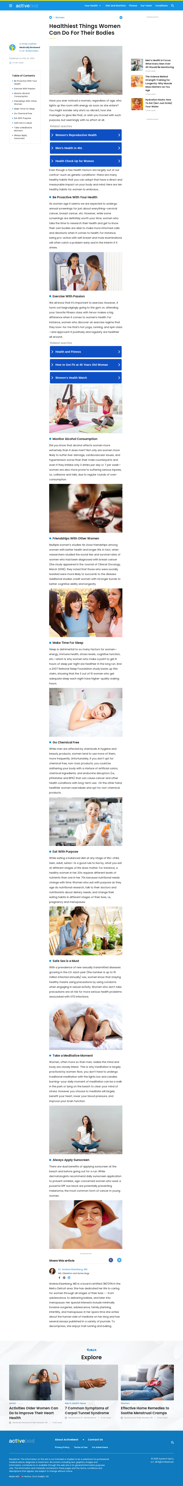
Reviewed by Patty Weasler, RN (138, 1418)
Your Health (91, 5)
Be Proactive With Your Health (25, 82)
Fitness (133, 5)
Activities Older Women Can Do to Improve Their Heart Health (33, 1413)
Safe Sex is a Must (23, 122)
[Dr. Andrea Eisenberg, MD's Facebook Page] (59, 1277)
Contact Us (95, 1439)
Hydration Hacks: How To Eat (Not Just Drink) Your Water (158, 103)
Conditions (161, 5)
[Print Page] (121, 17)
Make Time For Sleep (24, 108)
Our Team (146, 5)
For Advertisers (100, 1447)
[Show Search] (172, 5)
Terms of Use (80, 1447)
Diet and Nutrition (116, 5)
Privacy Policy (62, 1447)
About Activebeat (66, 1439)
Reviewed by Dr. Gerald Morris (82, 1418)
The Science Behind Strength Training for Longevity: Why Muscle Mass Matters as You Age (158, 83)
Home (50, 17)
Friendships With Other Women (25, 102)
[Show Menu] (10, 5)
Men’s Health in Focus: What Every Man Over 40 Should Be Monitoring (159, 64)
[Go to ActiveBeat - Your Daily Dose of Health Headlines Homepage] (23, 5)
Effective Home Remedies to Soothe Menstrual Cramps (145, 1410)
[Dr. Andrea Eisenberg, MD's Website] (64, 1277)
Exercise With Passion (24, 88)
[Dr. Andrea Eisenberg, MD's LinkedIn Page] (69, 1277)
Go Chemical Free (23, 113)
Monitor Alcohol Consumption (22, 95)
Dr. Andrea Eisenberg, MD (34, 50)
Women (59, 17)
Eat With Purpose (22, 118)
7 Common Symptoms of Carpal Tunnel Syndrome (87, 1410)
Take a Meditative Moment (23, 129)
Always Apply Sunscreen (20, 137)
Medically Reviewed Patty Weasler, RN (30, 1422)
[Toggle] (100, 6)
